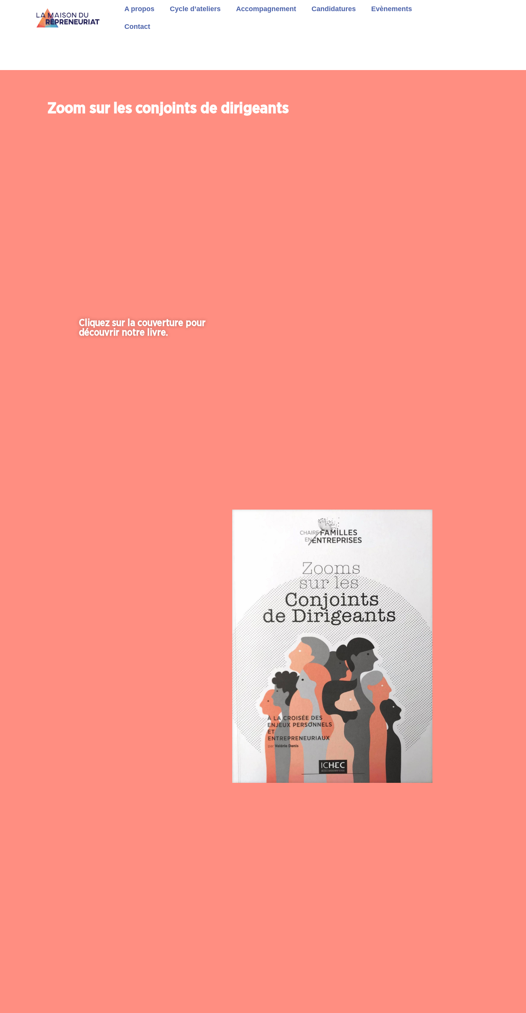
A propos (139, 9)
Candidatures (334, 9)
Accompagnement (266, 9)
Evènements (391, 9)
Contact (137, 26)
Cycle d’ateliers (195, 9)
